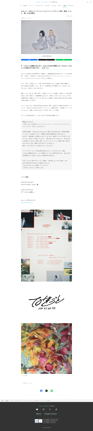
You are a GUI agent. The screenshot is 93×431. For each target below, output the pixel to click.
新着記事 (25, 5)
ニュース (29, 18)
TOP (21, 5)
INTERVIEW (70, 5)
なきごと (24, 18)
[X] (46, 59)
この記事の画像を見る (46, 56)
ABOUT (38, 413)
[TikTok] (56, 409)
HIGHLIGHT (47, 5)
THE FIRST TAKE (39, 5)
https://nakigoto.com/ (27, 202)
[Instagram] (43, 409)
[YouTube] (37, 409)
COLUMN (54, 5)
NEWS (64, 5)
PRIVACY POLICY (51, 413)
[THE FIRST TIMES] (46, 2)
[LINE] (63, 59)
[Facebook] (29, 59)
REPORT (60, 5)
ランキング (31, 5)
